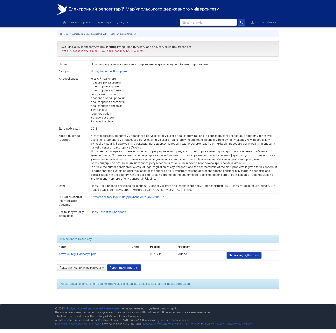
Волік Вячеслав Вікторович (124, 34)
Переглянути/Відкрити (244, 255)
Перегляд (102, 22)
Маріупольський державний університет (93, 308)
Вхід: (258, 22)
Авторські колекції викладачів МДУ (89, 34)
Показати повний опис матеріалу (82, 267)
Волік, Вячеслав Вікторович (109, 71)
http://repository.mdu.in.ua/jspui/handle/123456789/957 (127, 197)
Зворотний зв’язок (239, 324)
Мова (270, 22)
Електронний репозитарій (143, 8)
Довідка (122, 22)
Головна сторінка (78, 22)
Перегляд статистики (124, 267)
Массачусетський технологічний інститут (171, 324)
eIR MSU (64, 34)
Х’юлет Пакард (214, 324)
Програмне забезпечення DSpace (78, 324)
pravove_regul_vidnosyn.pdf (77, 254)
